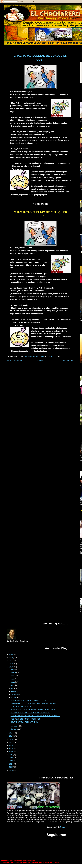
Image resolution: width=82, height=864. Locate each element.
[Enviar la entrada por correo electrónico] (58, 356)
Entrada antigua (68, 360)
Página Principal (42, 360)
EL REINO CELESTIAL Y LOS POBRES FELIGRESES (30, 713)
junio (13, 685)
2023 (11, 761)
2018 (11, 745)
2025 (11, 767)
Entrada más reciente (14, 360)
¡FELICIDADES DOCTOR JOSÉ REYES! (25, 719)
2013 (11, 667)
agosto (13, 691)
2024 (11, 764)
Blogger (63, 827)
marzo (13, 676)
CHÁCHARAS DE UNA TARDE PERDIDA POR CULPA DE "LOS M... (35, 716)
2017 (11, 742)
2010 (11, 658)
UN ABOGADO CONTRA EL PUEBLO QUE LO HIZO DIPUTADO (34, 709)
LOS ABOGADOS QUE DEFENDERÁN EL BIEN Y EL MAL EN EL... (35, 703)
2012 (11, 664)
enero (13, 670)
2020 (11, 751)
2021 (11, 755)
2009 (11, 654)
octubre (14, 697)
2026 (11, 770)
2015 (11, 736)
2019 (11, 748)
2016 (11, 739)
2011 (11, 661)
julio (12, 688)
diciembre (14, 729)
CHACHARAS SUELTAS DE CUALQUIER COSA (28, 700)
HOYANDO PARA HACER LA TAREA (24, 722)
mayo (13, 682)
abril (12, 679)
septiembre (15, 694)
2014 (11, 733)
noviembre (15, 726)
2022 (11, 758)
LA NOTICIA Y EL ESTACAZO (21, 706)
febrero (13, 673)
